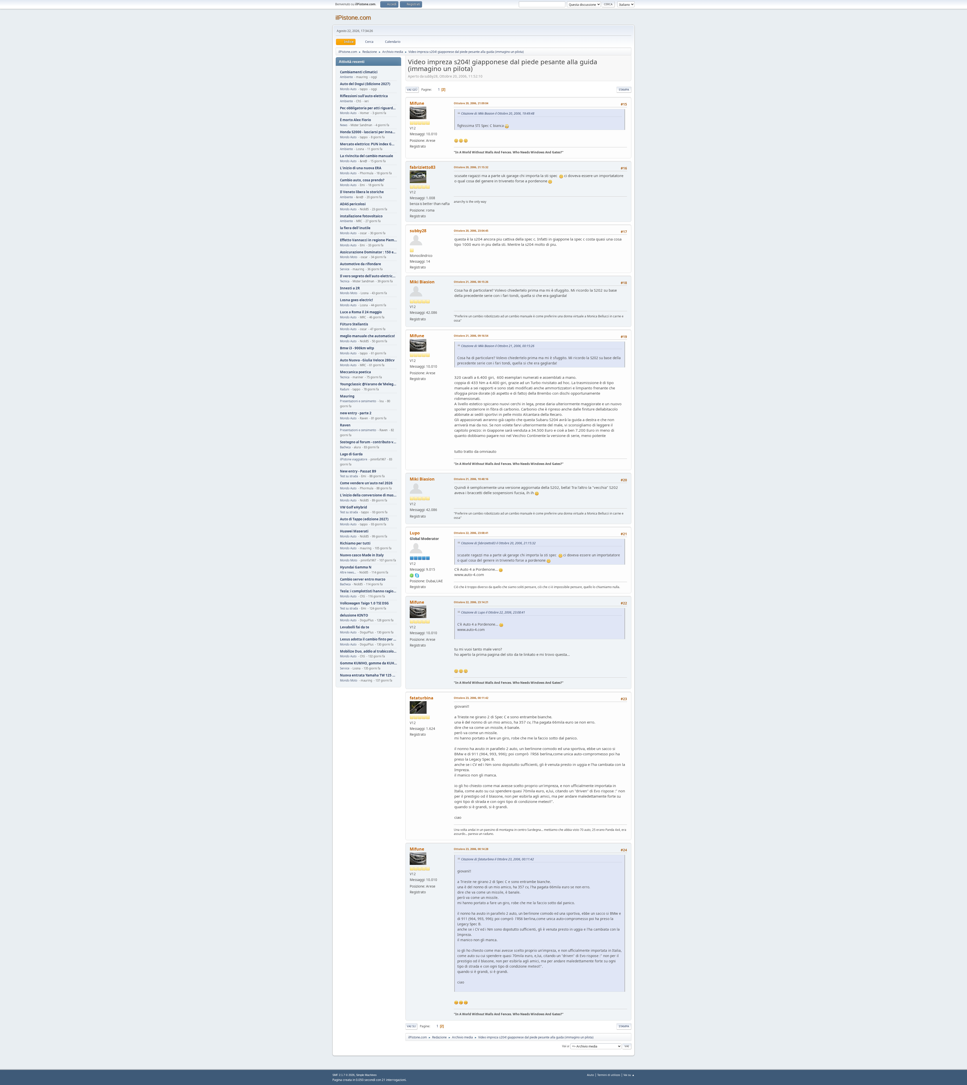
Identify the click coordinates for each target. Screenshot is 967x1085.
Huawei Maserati (354, 531)
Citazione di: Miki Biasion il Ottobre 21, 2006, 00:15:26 (497, 346)
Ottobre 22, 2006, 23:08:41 (471, 533)
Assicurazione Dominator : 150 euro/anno (368, 252)
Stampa (624, 89)
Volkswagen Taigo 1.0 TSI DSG (364, 603)
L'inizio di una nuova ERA (360, 168)
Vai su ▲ (629, 1075)
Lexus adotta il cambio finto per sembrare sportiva (368, 639)
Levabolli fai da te (354, 627)
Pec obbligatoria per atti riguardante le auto (368, 108)
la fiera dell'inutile (355, 228)
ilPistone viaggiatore (353, 459)
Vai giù (412, 89)
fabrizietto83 (422, 167)
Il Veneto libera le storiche (362, 192)
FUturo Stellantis (354, 324)
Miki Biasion (422, 282)
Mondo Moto (348, 257)
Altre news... (348, 572)
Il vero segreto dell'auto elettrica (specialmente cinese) (368, 276)
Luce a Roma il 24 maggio (361, 312)
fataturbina (421, 698)
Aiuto (590, 1075)
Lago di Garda (351, 454)
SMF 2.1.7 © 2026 (343, 1074)
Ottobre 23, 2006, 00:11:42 (471, 698)
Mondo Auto (348, 89)
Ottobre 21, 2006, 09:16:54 (471, 335)
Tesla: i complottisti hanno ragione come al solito (368, 591)
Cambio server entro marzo (362, 579)
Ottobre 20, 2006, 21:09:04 (471, 103)
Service (344, 269)
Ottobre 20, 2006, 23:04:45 (471, 230)
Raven (345, 425)
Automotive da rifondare (360, 264)
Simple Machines (366, 1074)
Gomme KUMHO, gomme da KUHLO (368, 663)
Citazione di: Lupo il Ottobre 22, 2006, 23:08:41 (493, 612)
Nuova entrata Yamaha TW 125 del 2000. (368, 675)
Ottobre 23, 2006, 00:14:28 (471, 849)
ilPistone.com (353, 17)
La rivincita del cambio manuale (366, 156)
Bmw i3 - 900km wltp (357, 348)
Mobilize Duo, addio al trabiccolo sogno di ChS (368, 651)
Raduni (344, 389)
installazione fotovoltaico (361, 216)
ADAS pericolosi (353, 204)
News (343, 125)
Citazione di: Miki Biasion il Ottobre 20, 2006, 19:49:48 (497, 113)
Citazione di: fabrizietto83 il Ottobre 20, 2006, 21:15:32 (498, 543)
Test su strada (349, 476)
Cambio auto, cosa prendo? (362, 180)
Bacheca (345, 447)
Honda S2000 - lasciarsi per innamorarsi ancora (368, 132)
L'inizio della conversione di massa (368, 495)
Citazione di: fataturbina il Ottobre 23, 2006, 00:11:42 (497, 859)
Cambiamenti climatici (358, 72)
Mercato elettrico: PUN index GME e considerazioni (368, 144)
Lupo (415, 533)
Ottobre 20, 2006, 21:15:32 (471, 167)
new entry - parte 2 (355, 413)
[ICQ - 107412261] (412, 575)
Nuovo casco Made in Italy (362, 555)
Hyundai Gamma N (355, 567)
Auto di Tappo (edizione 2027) (364, 519)
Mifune (417, 103)
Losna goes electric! (356, 300)
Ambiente (346, 77)
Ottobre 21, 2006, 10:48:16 (471, 479)
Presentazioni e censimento (358, 401)
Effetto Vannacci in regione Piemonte (368, 240)
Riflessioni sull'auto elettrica (364, 96)
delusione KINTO (354, 615)
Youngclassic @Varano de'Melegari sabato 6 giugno (368, 384)
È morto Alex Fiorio (355, 120)
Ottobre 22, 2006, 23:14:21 (471, 602)
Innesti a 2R (350, 288)
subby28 (418, 230)
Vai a (565, 1046)
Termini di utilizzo (608, 1075)
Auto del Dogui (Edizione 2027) (365, 84)
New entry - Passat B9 (358, 471)
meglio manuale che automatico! (367, 336)
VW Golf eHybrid (353, 507)
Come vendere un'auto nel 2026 (366, 483)
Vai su (411, 1026)
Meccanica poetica (355, 372)
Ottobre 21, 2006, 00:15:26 (471, 282)
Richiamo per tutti (355, 543)
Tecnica (344, 281)
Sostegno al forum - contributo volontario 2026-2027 (368, 442)
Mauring (347, 396)
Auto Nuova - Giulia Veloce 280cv (367, 360)
